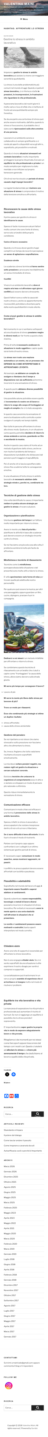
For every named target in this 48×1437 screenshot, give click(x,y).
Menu (25, 19)
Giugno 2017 (9, 1316)
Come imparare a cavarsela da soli (19, 1146)
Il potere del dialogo (13, 1135)
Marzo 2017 (9, 1331)
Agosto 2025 (10, 1187)
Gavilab (34, 1428)
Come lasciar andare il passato (17, 1140)
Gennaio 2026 (10, 1171)
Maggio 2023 (10, 1213)
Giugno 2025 (10, 1192)
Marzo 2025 (9, 1202)
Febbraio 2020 (10, 1244)
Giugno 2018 (9, 1264)
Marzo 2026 (9, 1166)
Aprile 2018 (9, 1269)
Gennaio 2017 (10, 1337)
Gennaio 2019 (10, 1254)
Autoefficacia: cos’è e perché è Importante (23, 1151)
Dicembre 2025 (11, 1177)
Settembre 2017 (11, 1300)
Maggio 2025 (10, 1197)
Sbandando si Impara (13, 1130)
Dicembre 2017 (11, 1285)
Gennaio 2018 (10, 1280)
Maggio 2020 (10, 1233)
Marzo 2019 (9, 1249)
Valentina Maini (19, 4)
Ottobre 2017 (10, 1295)
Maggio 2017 (9, 1321)
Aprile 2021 (9, 1228)
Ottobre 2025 (10, 1182)
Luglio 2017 (9, 1311)
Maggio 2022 (10, 1223)
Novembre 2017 (11, 1290)
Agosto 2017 (9, 1306)
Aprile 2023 (9, 1218)
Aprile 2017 (9, 1326)
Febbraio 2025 (10, 1208)
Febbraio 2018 (10, 1275)
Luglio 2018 (9, 1259)
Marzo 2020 (9, 1239)
